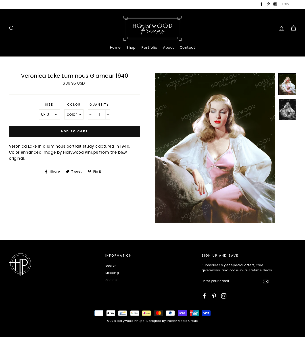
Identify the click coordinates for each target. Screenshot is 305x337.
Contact (187, 47)
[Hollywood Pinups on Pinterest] (214, 296)
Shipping (112, 273)
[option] (215, 148)
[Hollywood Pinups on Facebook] (204, 296)
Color (74, 105)
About (168, 47)
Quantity (99, 105)
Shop (131, 47)
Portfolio (149, 47)
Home (115, 47)
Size (49, 105)
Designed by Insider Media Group (172, 321)
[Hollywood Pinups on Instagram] (223, 296)
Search (111, 266)
